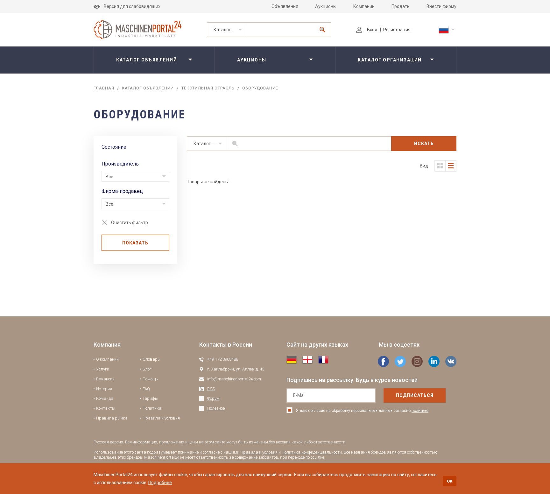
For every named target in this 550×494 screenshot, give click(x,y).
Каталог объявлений (230, 29)
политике (420, 410)
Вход (372, 29)
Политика (152, 408)
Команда (104, 398)
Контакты (105, 408)
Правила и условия (161, 418)
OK (449, 481)
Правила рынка (112, 418)
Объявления (284, 6)
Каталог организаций (390, 59)
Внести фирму (441, 6)
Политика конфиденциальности (312, 452)
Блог (147, 369)
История (104, 388)
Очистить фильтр (129, 222)
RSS (211, 388)
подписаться (415, 395)
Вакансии (105, 379)
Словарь (151, 359)
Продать (400, 6)
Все (109, 176)
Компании (364, 6)
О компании (107, 359)
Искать (424, 143)
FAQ (146, 388)
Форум (213, 398)
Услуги (102, 369)
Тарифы (150, 398)
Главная (104, 88)
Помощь (150, 379)
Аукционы (325, 6)
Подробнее (160, 482)
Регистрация (397, 29)
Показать (135, 242)
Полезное (216, 408)
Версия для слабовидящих (132, 6)
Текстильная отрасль (208, 88)
